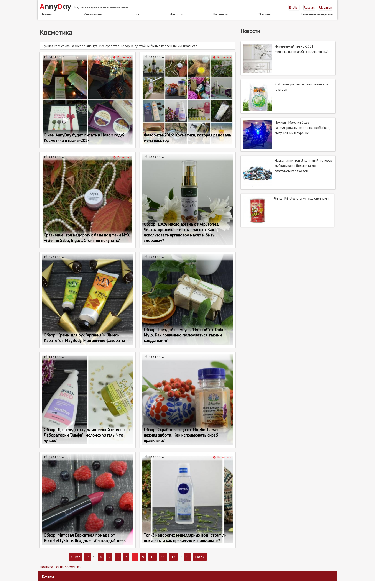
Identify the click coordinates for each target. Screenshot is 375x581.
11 (164, 557)
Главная (47, 14)
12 (174, 557)
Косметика (124, 57)
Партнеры (220, 14)
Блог (136, 14)
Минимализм (92, 14)
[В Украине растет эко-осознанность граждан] (288, 96)
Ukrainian (325, 7)
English (294, 7)
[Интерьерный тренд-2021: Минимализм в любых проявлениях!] (288, 58)
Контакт (48, 576)
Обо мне (264, 14)
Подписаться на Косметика (60, 567)
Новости (176, 14)
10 (154, 557)
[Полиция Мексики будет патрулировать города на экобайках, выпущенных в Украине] (288, 134)
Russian (309, 7)
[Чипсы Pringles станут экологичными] (287, 210)
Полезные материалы (317, 14)
